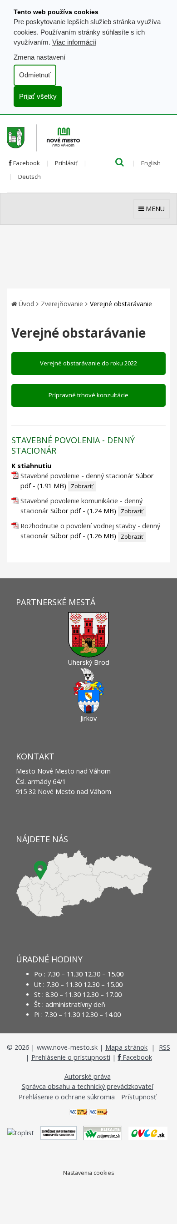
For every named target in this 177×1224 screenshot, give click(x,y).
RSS (164, 1047)
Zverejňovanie (62, 303)
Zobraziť (82, 486)
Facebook (26, 163)
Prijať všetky (38, 96)
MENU (154, 208)
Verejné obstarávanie (121, 303)
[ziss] (58, 1132)
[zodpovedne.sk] (102, 1132)
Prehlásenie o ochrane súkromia (67, 1096)
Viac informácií (74, 42)
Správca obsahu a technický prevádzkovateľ (87, 1086)
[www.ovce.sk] (147, 1132)
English (151, 163)
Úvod (26, 303)
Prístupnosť (138, 1096)
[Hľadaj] (119, 163)
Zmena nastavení (39, 57)
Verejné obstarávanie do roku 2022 (88, 363)
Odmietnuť (35, 75)
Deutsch (29, 176)
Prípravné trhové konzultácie (88, 395)
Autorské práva (87, 1076)
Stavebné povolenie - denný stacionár (77, 475)
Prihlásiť (66, 163)
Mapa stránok (126, 1047)
